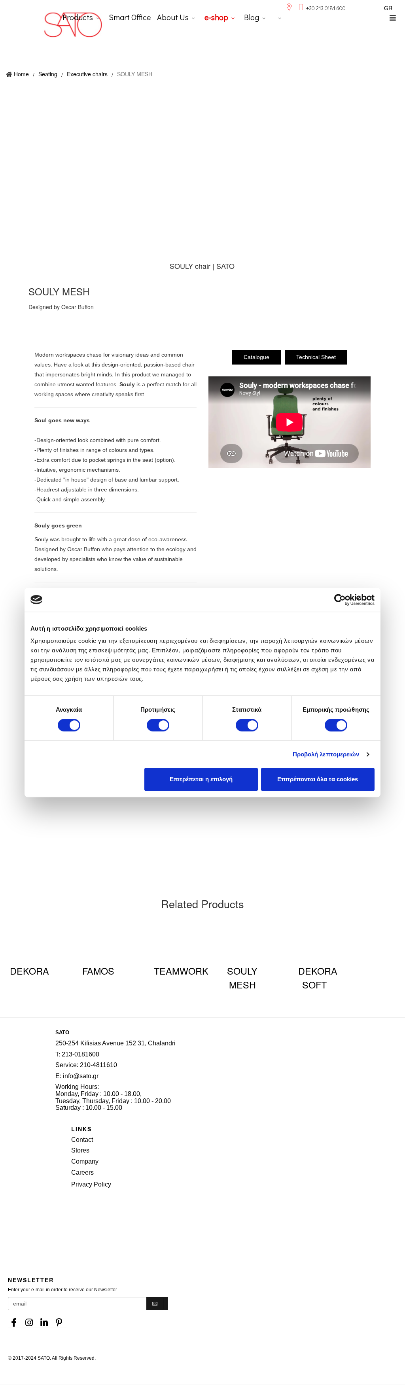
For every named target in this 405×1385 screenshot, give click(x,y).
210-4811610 (98, 1065)
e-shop (216, 17)
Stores (80, 1150)
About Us (173, 17)
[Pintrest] (59, 1320)
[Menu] (392, 18)
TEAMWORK (181, 970)
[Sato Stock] (238, 1212)
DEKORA (29, 970)
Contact (82, 1139)
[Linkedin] (44, 1320)
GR (388, 8)
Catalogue (256, 357)
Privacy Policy (91, 1184)
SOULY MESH (242, 977)
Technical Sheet (316, 357)
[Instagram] (29, 1320)
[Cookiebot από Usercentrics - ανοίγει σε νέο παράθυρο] (340, 600)
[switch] (158, 725)
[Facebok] (14, 1320)
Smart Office (130, 17)
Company (84, 1161)
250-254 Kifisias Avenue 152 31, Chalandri (115, 1043)
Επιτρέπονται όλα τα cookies (317, 779)
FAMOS (98, 970)
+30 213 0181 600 (326, 8)
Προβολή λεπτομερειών (326, 754)
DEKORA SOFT (317, 977)
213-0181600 (80, 1054)
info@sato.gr (80, 1076)
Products (77, 17)
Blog (251, 17)
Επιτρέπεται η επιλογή (201, 779)
